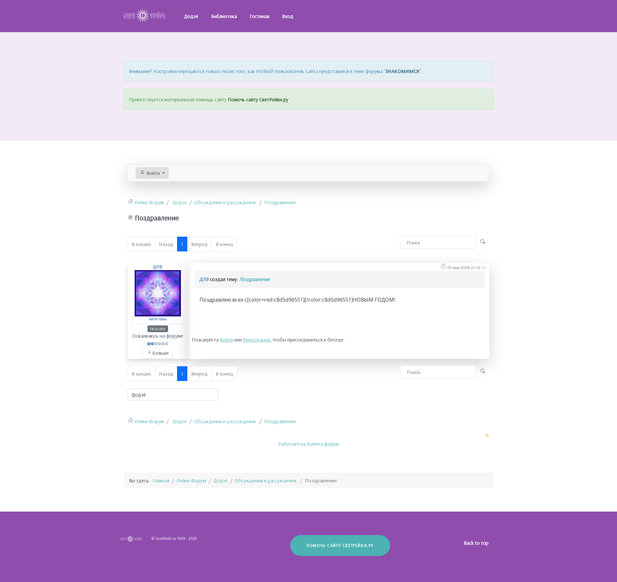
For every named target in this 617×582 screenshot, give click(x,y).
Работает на (292, 444)
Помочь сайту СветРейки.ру (258, 99)
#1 (483, 267)
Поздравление (254, 279)
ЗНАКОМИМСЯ (402, 71)
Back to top (477, 543)
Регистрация (256, 339)
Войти (226, 339)
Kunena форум (323, 444)
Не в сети (157, 328)
